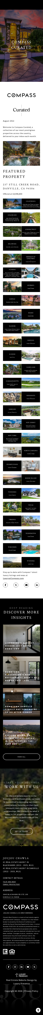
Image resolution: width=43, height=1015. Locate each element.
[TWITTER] (34, 966)
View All (22, 757)
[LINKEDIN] (21, 966)
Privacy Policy (31, 991)
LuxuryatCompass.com (13, 578)
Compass (24, 919)
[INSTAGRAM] (15, 966)
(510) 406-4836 (9, 882)
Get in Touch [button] (21, 831)
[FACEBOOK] (8, 966)
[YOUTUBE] (28, 966)
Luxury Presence (21, 983)
